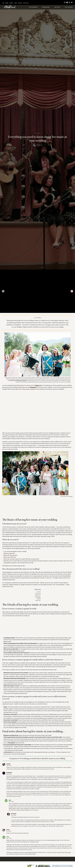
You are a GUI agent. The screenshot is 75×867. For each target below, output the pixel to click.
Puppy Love (38, 385)
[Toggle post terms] (72, 291)
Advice (37, 133)
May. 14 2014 (8, 838)
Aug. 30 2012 (11, 801)
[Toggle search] (65, 2)
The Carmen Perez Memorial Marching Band (17, 380)
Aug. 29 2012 (8, 765)
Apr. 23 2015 (13, 815)
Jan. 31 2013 (8, 831)
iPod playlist (33, 387)
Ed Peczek (13, 813)
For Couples (26, 3)
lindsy (8, 829)
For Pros (20, 3)
